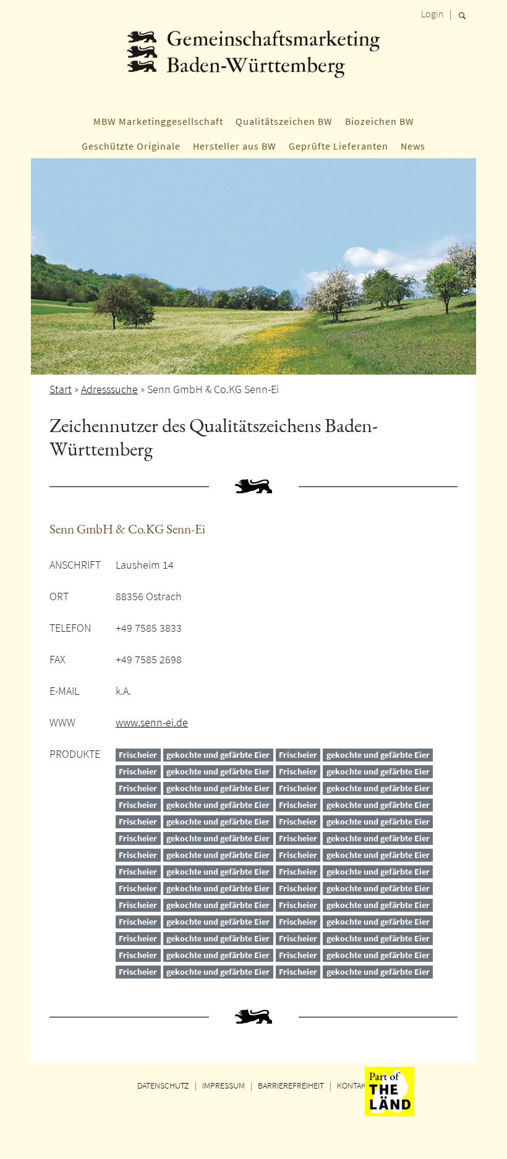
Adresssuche (109, 389)
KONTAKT (353, 1085)
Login (432, 13)
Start (60, 389)
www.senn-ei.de (152, 722)
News (413, 146)
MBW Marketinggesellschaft (158, 121)
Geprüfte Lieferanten (338, 146)
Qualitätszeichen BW (284, 121)
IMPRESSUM (223, 1085)
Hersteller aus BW (234, 146)
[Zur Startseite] (253, 65)
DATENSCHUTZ (163, 1085)
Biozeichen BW (379, 121)
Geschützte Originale (131, 146)
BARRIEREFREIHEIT (291, 1085)
